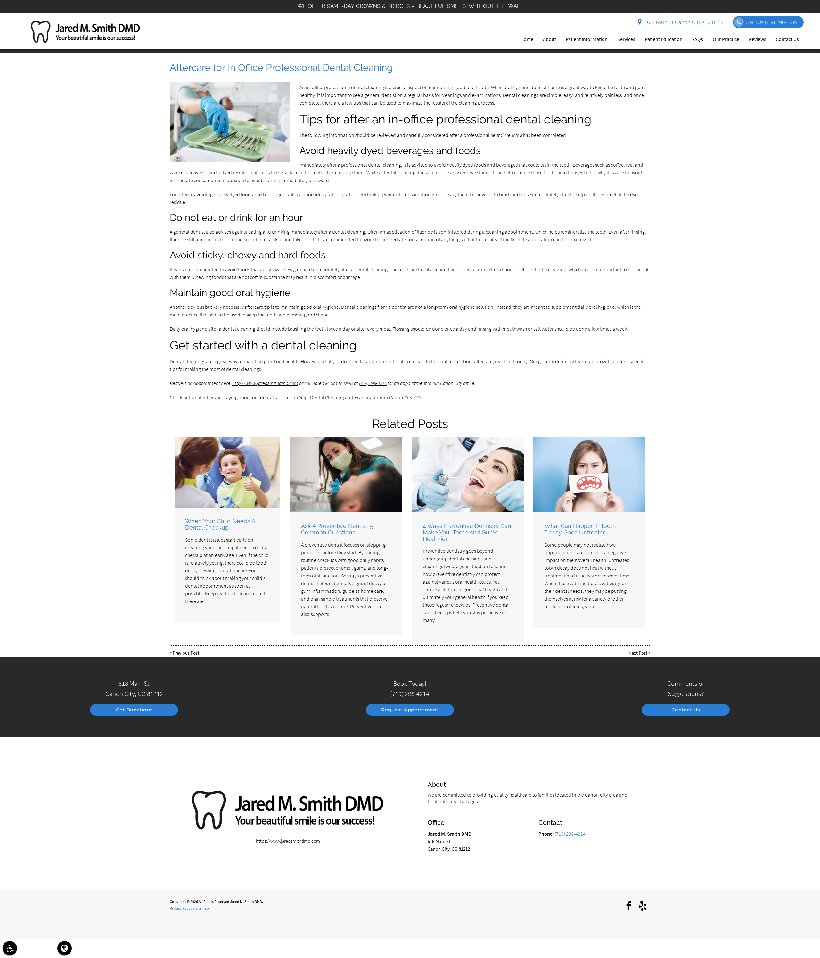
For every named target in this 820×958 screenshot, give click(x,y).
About (549, 39)
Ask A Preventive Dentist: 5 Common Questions (337, 529)
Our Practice (726, 39)
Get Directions (134, 710)
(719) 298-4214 (373, 383)
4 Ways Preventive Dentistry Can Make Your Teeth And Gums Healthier (467, 532)
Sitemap (202, 908)
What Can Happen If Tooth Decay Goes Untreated (580, 529)
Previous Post (186, 653)
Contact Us (787, 39)
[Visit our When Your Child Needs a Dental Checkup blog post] (227, 472)
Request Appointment (410, 710)
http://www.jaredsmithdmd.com (265, 383)
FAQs (697, 39)
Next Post (637, 653)
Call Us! (771, 22)
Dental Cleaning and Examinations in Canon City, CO (365, 397)
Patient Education (664, 39)
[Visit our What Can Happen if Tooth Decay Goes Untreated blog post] (589, 474)
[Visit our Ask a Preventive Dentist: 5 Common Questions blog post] (346, 474)
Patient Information (587, 39)
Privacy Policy (181, 908)
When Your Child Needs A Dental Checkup (220, 524)
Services (626, 39)
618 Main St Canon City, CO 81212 (683, 22)
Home (527, 39)
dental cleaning (367, 87)
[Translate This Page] (64, 948)
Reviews (757, 39)
